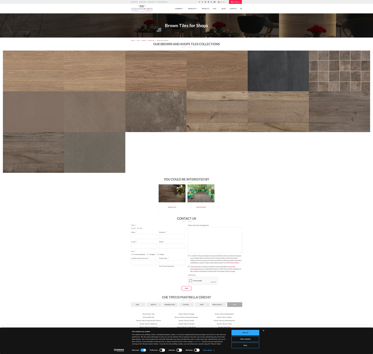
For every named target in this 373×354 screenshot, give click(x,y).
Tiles (138, 40)
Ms (141, 228)
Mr (134, 228)
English (222, 2)
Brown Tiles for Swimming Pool (224, 320)
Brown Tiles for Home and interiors (186, 317)
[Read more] (33, 62)
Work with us (152, 2)
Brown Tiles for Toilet (224, 324)
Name (134, 232)
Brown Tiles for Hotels (186, 320)
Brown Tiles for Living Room (186, 327)
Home (132, 40)
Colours (144, 40)
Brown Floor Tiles (149, 314)
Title (133, 225)
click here (197, 341)
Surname (162, 232)
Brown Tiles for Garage (186, 314)
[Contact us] (40, 62)
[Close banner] (263, 330)
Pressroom (134, 2)
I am (133, 251)
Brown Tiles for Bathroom (148, 324)
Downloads (142, 2)
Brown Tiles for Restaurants (224, 314)
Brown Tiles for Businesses (149, 327)
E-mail (134, 242)
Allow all (245, 332)
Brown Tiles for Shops (224, 317)
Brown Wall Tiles (148, 317)
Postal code (164, 258)
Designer (152, 254)
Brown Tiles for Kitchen (186, 324)
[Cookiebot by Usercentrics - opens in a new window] (119, 350)
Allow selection (245, 339)
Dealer (161, 254)
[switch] (162, 350)
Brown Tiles (151, 40)
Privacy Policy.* (234, 263)
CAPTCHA (191, 275)
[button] (179, 9)
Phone (161, 242)
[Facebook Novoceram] (199, 2)
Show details (207, 350)
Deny (245, 345)
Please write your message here (198, 225)
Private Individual (139, 254)
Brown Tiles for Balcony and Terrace (148, 320)
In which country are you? (140, 258)
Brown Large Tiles (224, 327)
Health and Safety (162, 2)
